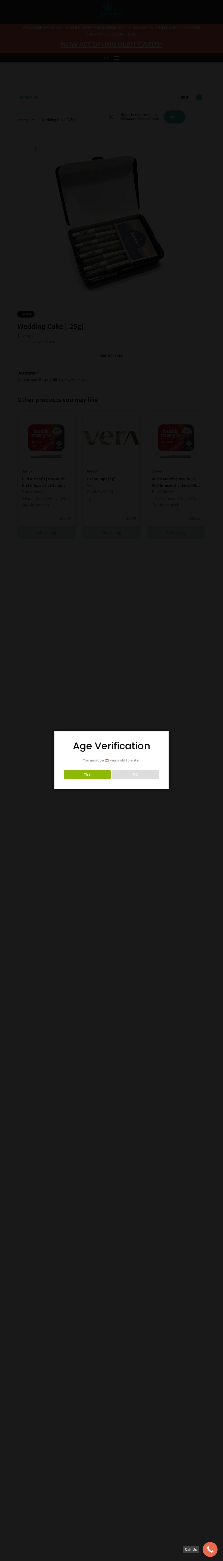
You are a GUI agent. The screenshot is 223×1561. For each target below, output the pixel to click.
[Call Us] (210, 1549)
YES (87, 774)
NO (135, 774)
